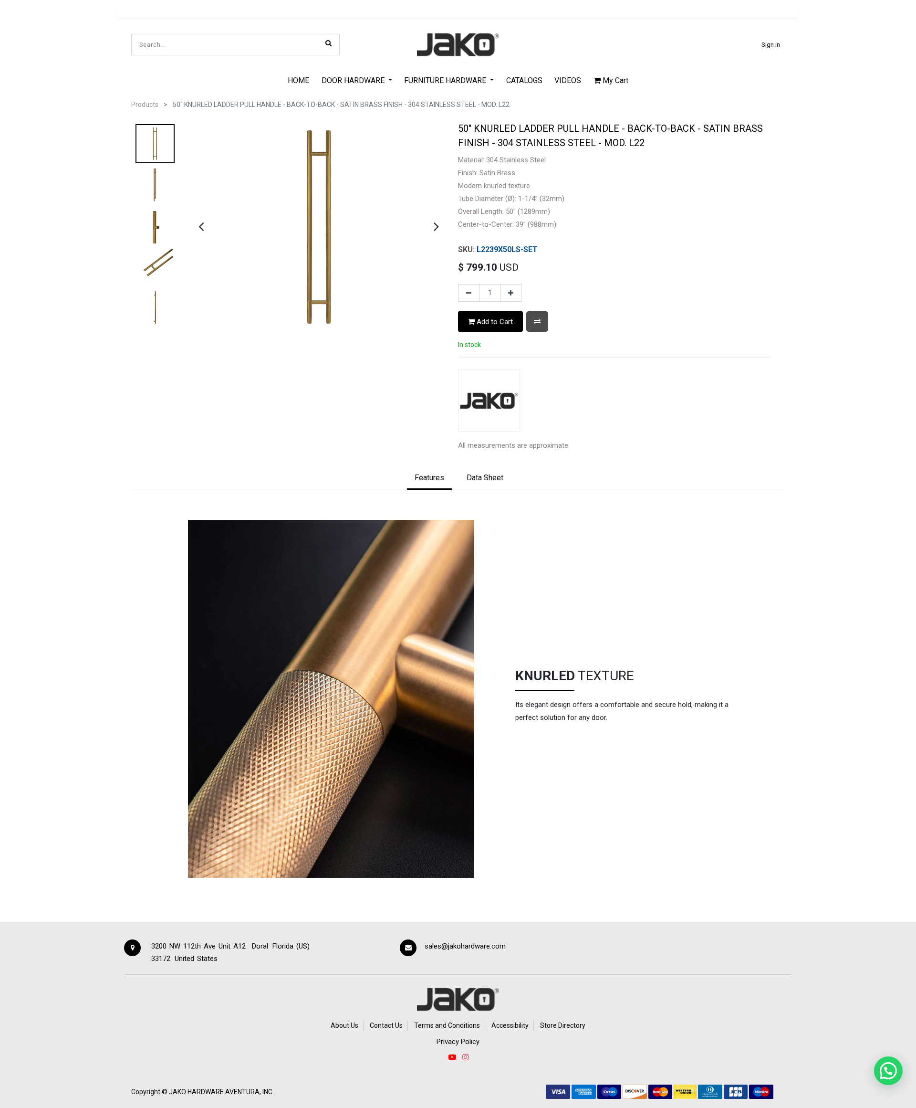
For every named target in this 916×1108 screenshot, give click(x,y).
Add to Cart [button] (494, 321)
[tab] (429, 478)
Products (144, 104)
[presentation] (201, 226)
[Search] (328, 43)
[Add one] (510, 293)
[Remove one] (468, 293)
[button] (537, 321)
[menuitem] (298, 80)
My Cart (614, 80)
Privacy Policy (458, 1041)
